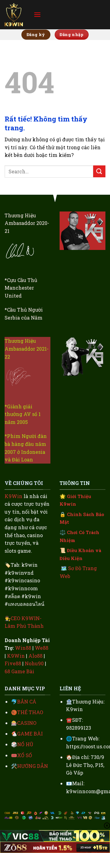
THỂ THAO (30, 712)
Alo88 (35, 655)
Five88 (13, 663)
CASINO (26, 723)
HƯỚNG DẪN (32, 766)
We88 (41, 648)
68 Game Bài (19, 671)
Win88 (23, 648)
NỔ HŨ (25, 744)
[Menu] (37, 14)
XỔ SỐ (24, 755)
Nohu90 (34, 663)
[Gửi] (99, 171)
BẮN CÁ (26, 701)
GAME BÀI (30, 733)
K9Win (13, 496)
